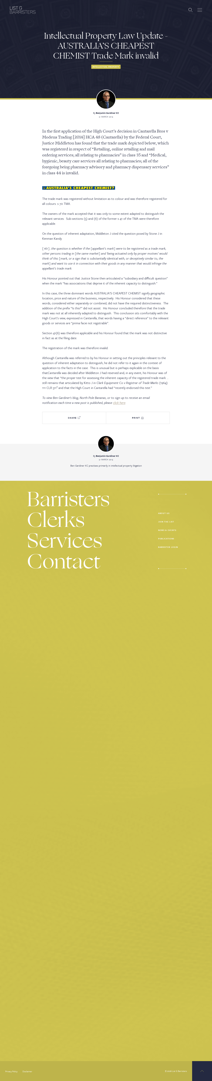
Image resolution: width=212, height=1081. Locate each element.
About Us (163, 513)
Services (64, 541)
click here (119, 402)
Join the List (166, 521)
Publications (166, 538)
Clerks (56, 520)
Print (136, 417)
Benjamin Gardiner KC (107, 113)
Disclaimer (27, 1071)
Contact (63, 561)
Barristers (68, 499)
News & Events (167, 530)
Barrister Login (168, 547)
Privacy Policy (11, 1071)
